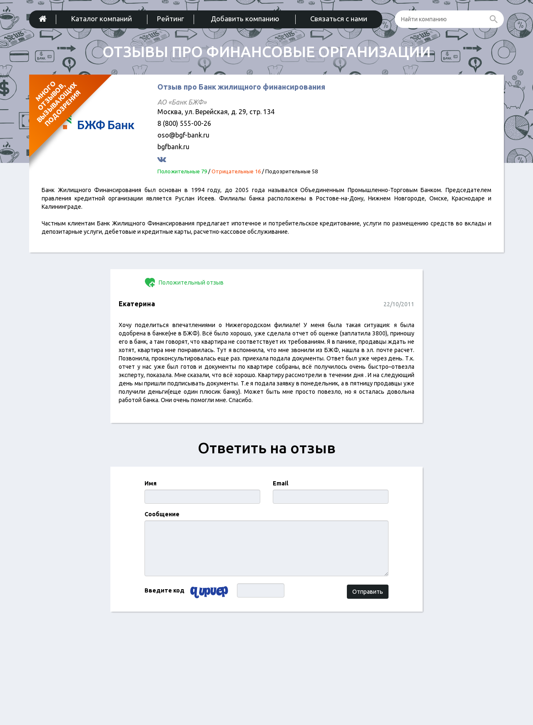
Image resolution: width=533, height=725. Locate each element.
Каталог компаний (101, 18)
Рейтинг (170, 18)
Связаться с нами (338, 18)
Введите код (164, 590)
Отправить (367, 591)
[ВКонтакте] (162, 159)
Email (280, 483)
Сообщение (161, 514)
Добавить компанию (245, 18)
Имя (150, 483)
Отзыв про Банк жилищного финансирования (241, 86)
